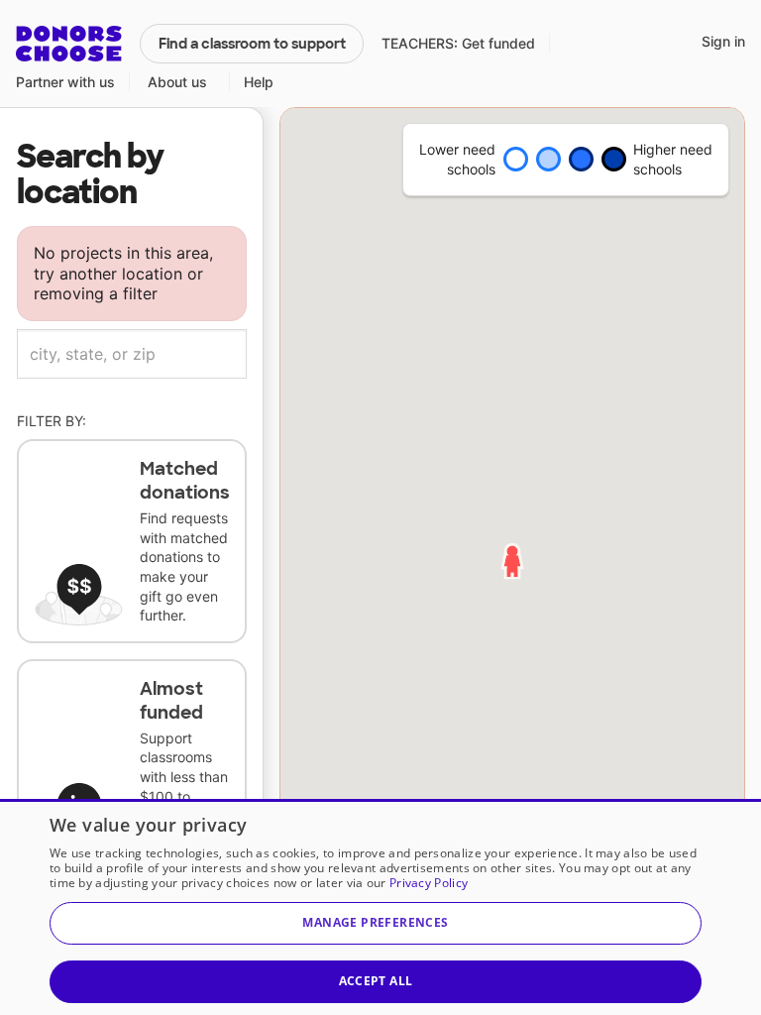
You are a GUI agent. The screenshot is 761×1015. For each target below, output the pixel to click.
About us (177, 81)
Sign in (723, 41)
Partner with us (65, 81)
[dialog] (380, 907)
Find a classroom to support (252, 44)
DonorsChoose (69, 43)
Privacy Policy (428, 882)
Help (258, 81)
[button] (376, 923)
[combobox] (132, 354)
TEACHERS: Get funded (458, 43)
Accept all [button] (376, 980)
